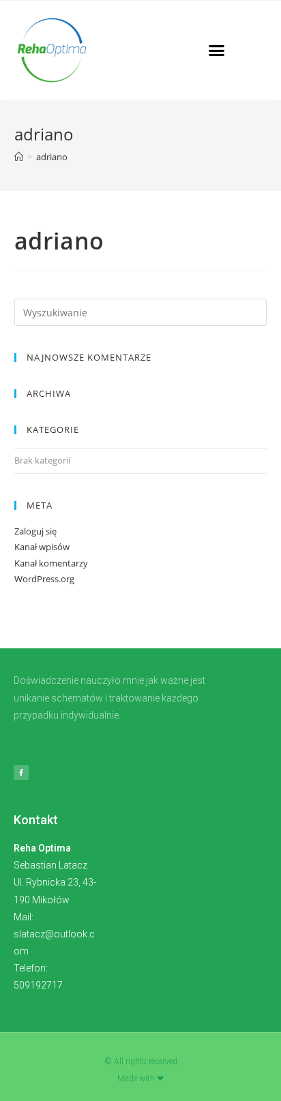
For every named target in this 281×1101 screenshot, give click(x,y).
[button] (217, 50)
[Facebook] (21, 772)
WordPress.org (44, 579)
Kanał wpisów (42, 547)
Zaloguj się (35, 531)
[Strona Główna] (18, 157)
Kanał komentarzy (51, 563)
